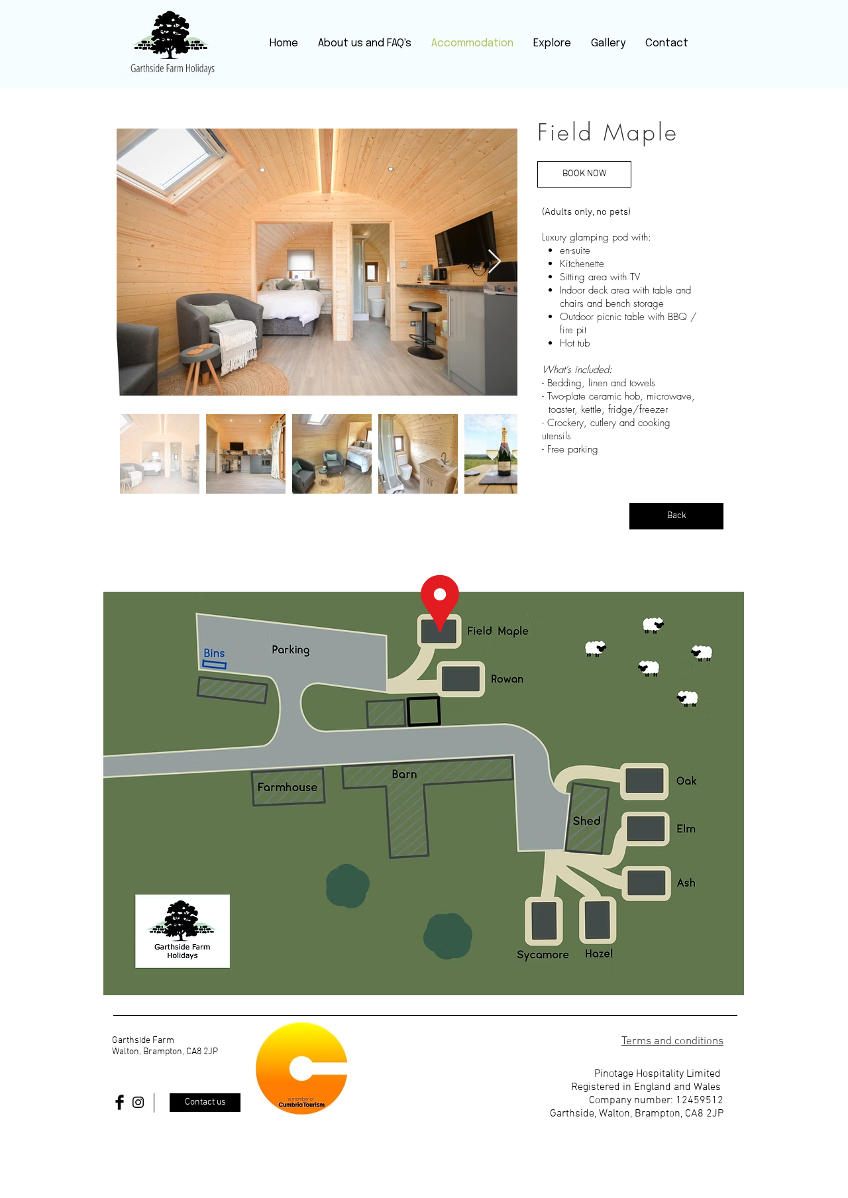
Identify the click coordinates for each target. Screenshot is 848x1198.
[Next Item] (494, 262)
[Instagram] (138, 1102)
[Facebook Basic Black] (119, 1102)
